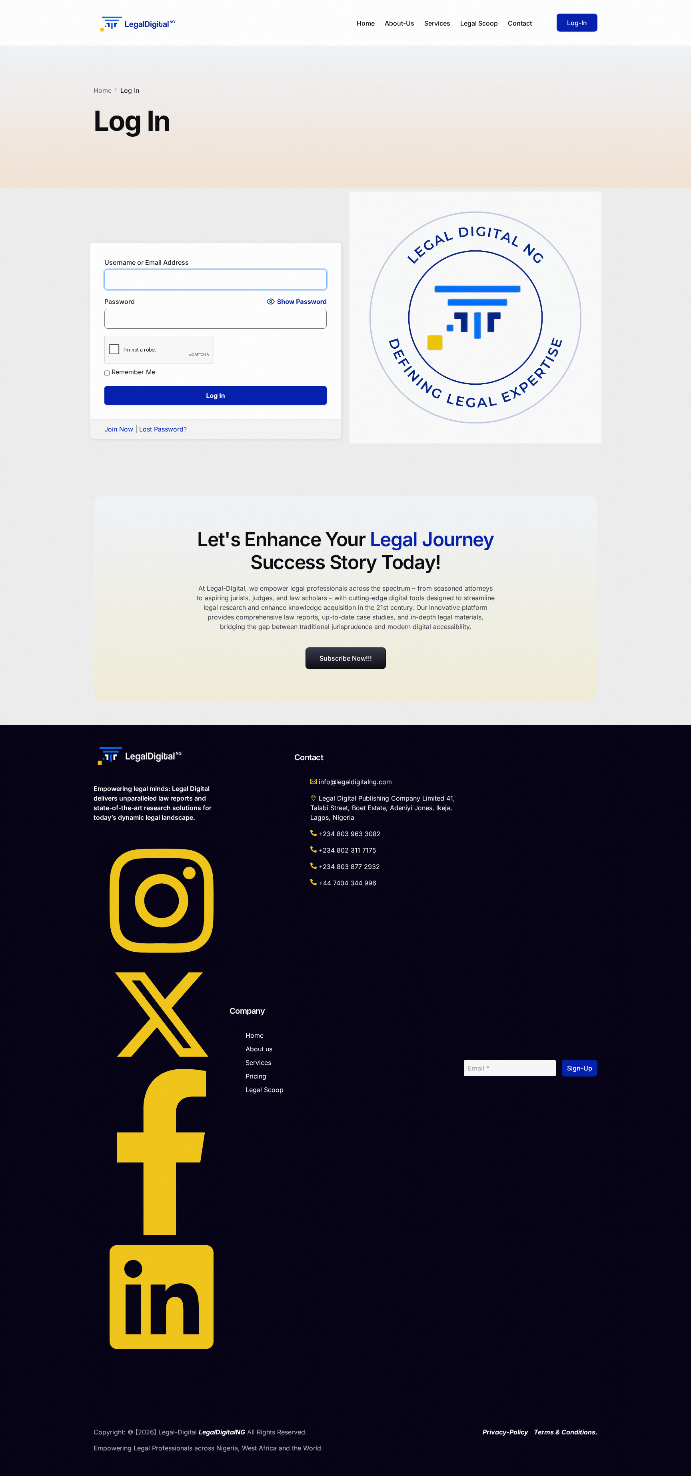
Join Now (118, 429)
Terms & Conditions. (565, 1432)
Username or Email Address (146, 262)
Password (119, 302)
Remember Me (133, 372)
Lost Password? (163, 429)
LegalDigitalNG (222, 1432)
